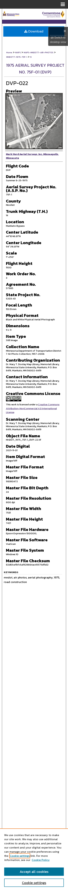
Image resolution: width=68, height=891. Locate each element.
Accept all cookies (34, 871)
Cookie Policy (41, 860)
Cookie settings (20, 856)
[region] (34, 859)
